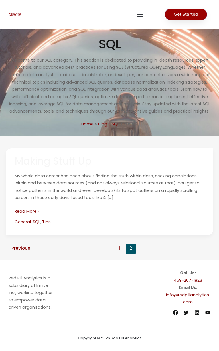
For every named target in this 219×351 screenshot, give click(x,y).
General (23, 222)
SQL (36, 222)
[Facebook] (175, 312)
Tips (46, 222)
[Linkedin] (197, 312)
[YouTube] (207, 312)
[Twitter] (186, 312)
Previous (18, 248)
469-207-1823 (188, 280)
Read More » (27, 211)
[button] (140, 14)
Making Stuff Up (53, 161)
